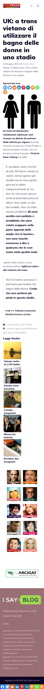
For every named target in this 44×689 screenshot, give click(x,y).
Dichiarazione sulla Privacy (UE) (19, 611)
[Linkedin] (19, 88)
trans (10, 332)
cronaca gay (12, 328)
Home (6, 67)
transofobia (20, 332)
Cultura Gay (17, 67)
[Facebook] (5, 88)
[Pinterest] (23, 88)
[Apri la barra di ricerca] (31, 5)
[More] (5, 92)
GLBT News (26, 324)
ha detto (22, 157)
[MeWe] (28, 88)
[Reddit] (14, 88)
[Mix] (33, 88)
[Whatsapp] (37, 88)
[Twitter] (10, 88)
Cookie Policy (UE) (12, 615)
